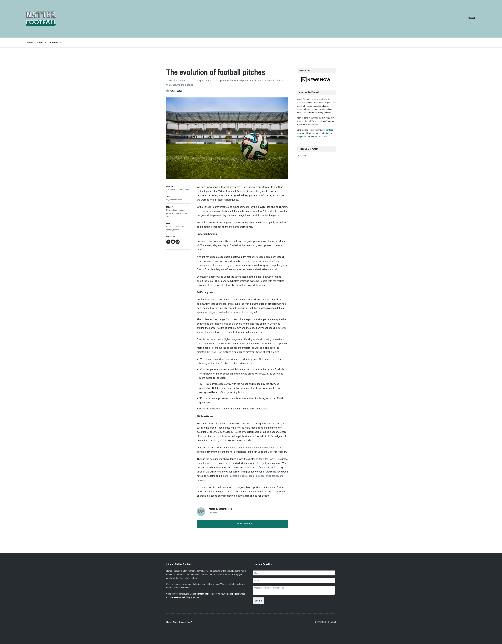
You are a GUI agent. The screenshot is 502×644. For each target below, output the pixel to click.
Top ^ (189, 622)
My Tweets (301, 156)
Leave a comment (243, 523)
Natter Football (176, 91)
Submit (258, 600)
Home (30, 42)
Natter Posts (184, 190)
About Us (41, 42)
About (175, 622)
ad (167, 200)
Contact (182, 622)
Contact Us (55, 42)
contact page (203, 594)
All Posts (213, 513)
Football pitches (175, 200)
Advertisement (172, 190)
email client (321, 133)
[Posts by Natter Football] (168, 91)
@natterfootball (306, 136)
